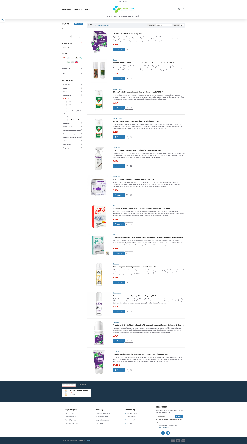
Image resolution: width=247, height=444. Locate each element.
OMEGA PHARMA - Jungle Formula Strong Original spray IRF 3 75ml (138, 92)
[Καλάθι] (70, 394)
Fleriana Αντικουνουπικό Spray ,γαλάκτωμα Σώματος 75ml (134, 296)
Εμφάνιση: (176, 25)
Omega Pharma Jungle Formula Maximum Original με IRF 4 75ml (136, 121)
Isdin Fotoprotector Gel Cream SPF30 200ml (80, 390)
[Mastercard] (178, 440)
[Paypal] (183, 440)
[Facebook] (163, 433)
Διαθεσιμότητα (67, 43)
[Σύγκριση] (131, 49)
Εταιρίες (64, 53)
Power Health (117, 147)
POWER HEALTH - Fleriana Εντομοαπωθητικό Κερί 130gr (133, 179)
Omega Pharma (117, 89)
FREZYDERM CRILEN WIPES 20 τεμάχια (127, 34)
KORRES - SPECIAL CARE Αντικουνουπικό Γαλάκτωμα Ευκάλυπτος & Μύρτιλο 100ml (143, 63)
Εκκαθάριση (79, 23)
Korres (115, 60)
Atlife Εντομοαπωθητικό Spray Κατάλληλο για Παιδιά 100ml (135, 267)
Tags (63, 73)
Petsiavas (116, 264)
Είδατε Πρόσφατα (68, 384)
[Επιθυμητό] (127, 49)
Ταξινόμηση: (151, 25)
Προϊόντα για (66, 68)
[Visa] (173, 440)
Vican (114, 205)
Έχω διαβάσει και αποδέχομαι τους (168, 426)
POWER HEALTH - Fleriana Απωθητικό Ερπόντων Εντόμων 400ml (137, 150)
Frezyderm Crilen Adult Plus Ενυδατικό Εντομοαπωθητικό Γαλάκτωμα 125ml (141, 354)
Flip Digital (89, 440)
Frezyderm (116, 31)
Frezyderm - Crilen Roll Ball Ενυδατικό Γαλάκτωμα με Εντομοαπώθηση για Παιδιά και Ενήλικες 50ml (149, 325)
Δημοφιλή (81, 384)
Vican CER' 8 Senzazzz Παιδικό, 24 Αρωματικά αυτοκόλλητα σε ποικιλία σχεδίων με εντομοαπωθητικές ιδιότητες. (149, 238)
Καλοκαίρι (114, 16)
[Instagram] (168, 433)
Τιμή (63, 29)
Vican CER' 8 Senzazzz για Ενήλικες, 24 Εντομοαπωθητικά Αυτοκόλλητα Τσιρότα (142, 208)
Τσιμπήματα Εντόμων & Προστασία (129, 16)
